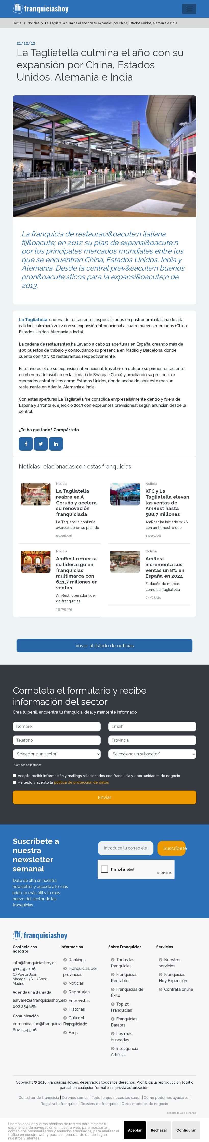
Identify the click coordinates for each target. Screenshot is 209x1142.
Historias (77, 1009)
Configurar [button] (186, 1130)
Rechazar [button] (159, 1130)
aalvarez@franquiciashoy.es (39, 1000)
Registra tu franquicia (59, 1104)
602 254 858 (25, 1006)
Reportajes (79, 991)
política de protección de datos (81, 782)
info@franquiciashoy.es (35, 962)
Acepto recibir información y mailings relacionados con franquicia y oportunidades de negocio (99, 776)
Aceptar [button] (135, 1130)
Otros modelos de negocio (145, 1104)
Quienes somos (75, 1098)
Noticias (76, 983)
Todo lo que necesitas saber (116, 1098)
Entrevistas (79, 1000)
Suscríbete (175, 848)
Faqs (73, 1032)
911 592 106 (24, 969)
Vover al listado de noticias (104, 645)
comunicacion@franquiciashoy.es (44, 1023)
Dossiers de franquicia (100, 1104)
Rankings (77, 959)
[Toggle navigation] (189, 9)
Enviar (104, 797)
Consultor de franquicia (39, 1098)
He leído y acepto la (63, 782)
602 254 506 (25, 1029)
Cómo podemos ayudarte (166, 1098)
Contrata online (178, 989)
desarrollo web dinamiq (181, 1112)
